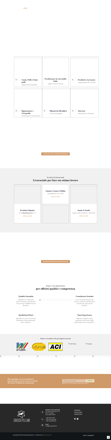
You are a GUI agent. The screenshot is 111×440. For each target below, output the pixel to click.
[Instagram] (77, 419)
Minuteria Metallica (58, 111)
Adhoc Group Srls (46, 435)
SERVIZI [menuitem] (68, 8)
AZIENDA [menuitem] (31, 8)
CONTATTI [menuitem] (84, 8)
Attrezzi (81, 111)
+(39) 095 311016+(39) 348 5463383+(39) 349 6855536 (50, 419)
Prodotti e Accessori (86, 80)
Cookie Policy (78, 414)
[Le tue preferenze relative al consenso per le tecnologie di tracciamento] (108, 437)
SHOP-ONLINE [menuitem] (40, 8)
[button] (55, 153)
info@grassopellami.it (51, 426)
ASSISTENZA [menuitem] (76, 8)
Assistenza (77, 410)
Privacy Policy (84, 383)
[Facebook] (75, 419)
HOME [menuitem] (25, 8)
